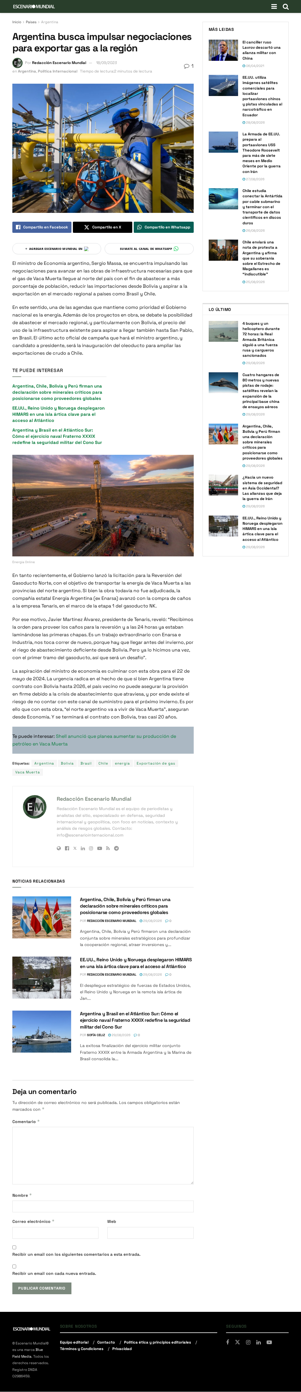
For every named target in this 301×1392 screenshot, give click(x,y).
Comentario (26, 1121)
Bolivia (67, 763)
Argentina (49, 22)
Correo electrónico (33, 1221)
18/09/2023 (106, 62)
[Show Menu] (274, 6)
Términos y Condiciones (81, 1348)
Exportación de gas (156, 763)
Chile (103, 763)
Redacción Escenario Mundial (59, 62)
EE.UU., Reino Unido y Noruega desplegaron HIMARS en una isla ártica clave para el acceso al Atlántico (58, 414)
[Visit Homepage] (34, 6)
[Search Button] (286, 6)
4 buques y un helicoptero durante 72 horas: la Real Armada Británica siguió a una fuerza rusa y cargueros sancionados (261, 339)
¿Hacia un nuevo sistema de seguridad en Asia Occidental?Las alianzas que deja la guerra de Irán (262, 488)
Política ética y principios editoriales (157, 1342)
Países (31, 22)
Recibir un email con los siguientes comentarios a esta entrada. (76, 1254)
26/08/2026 (255, 230)
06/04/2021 (254, 66)
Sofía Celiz (96, 1035)
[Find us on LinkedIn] (258, 1342)
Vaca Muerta (27, 772)
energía (122, 763)
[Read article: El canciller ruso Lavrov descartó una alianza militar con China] (223, 50)
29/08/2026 (152, 921)
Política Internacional (57, 71)
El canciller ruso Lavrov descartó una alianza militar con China (262, 50)
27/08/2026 (255, 179)
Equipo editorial (74, 1342)
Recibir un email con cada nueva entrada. (54, 1273)
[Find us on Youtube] (269, 1342)
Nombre (22, 1195)
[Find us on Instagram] (248, 1342)
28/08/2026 (255, 122)
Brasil (86, 763)
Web (111, 1221)
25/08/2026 (255, 282)
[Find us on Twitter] (237, 1342)
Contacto (106, 1342)
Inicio (16, 22)
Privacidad (122, 1348)
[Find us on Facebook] (227, 1342)
